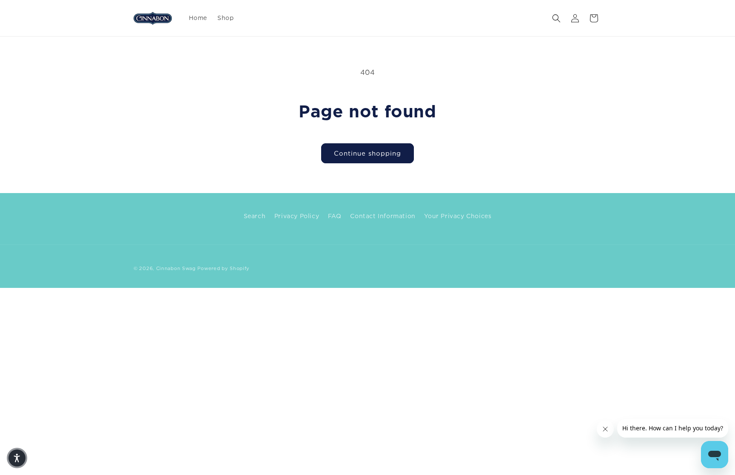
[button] (556, 18)
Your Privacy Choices (457, 216)
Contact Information (382, 216)
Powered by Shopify (223, 268)
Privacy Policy (296, 216)
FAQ (335, 216)
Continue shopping (367, 153)
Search (255, 216)
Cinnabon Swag (176, 268)
